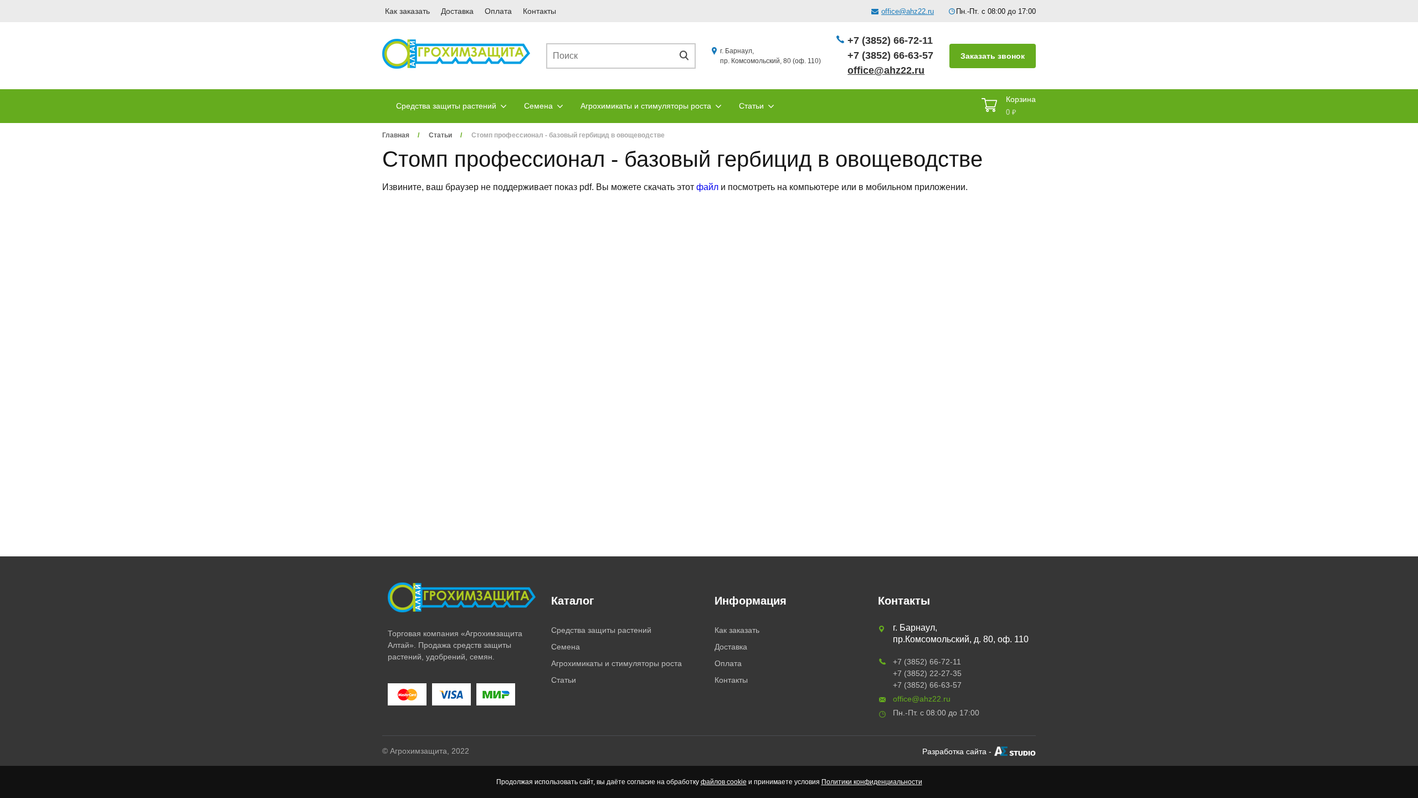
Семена (538, 105)
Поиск (688, 56)
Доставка (457, 11)
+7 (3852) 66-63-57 (890, 55)
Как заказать (407, 11)
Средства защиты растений (446, 105)
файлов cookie (724, 782)
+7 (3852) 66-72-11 (890, 40)
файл (707, 187)
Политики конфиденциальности (871, 782)
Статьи (751, 105)
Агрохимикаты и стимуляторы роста (645, 105)
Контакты (539, 11)
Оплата (498, 11)
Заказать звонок (992, 56)
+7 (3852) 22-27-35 (927, 673)
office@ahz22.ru (907, 11)
